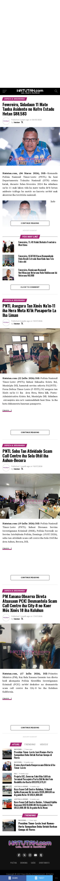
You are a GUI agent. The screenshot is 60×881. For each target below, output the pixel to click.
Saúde (33, 862)
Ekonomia (23, 862)
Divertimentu (44, 862)
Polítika (13, 862)
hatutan (17, 122)
